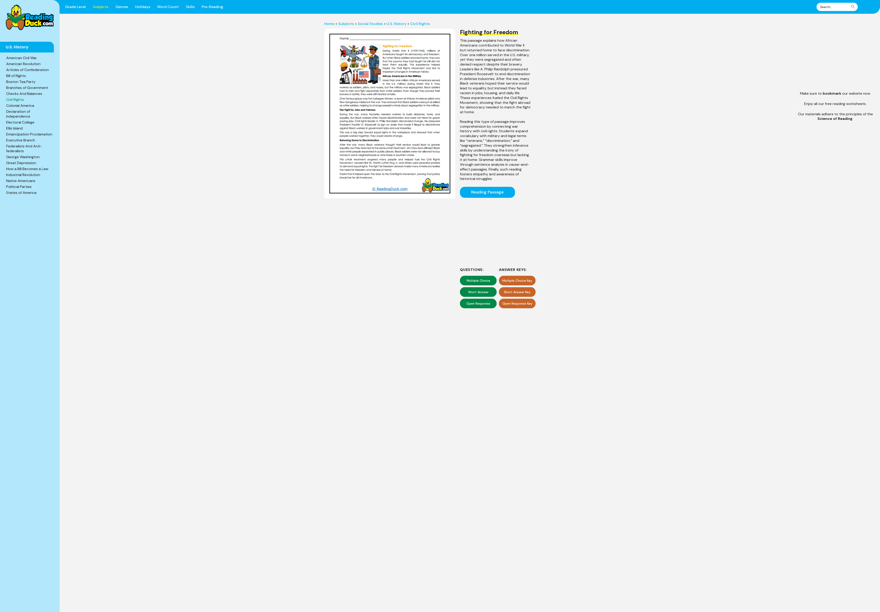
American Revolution (23, 63)
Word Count (168, 6)
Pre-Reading (212, 6)
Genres (122, 6)
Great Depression (21, 162)
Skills (190, 6)
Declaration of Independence (18, 114)
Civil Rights (15, 99)
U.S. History (396, 23)
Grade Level (75, 6)
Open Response (478, 303)
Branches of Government (27, 87)
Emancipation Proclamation (29, 134)
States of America (21, 192)
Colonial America (20, 105)
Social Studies (370, 23)
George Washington (23, 156)
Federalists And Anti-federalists (24, 148)
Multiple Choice (478, 280)
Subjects (100, 6)
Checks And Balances (24, 93)
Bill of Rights (16, 75)
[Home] (30, 17)
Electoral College (20, 122)
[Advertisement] (495, 232)
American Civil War (21, 57)
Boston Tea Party (21, 81)
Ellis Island (14, 128)
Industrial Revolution (23, 174)
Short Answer (478, 292)
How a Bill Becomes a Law (27, 168)
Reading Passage (487, 192)
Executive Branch (20, 140)
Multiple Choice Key (517, 280)
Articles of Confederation (27, 69)
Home (329, 23)
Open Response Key (517, 303)
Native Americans (20, 180)
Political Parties (19, 186)
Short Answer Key (517, 292)
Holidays (142, 6)
